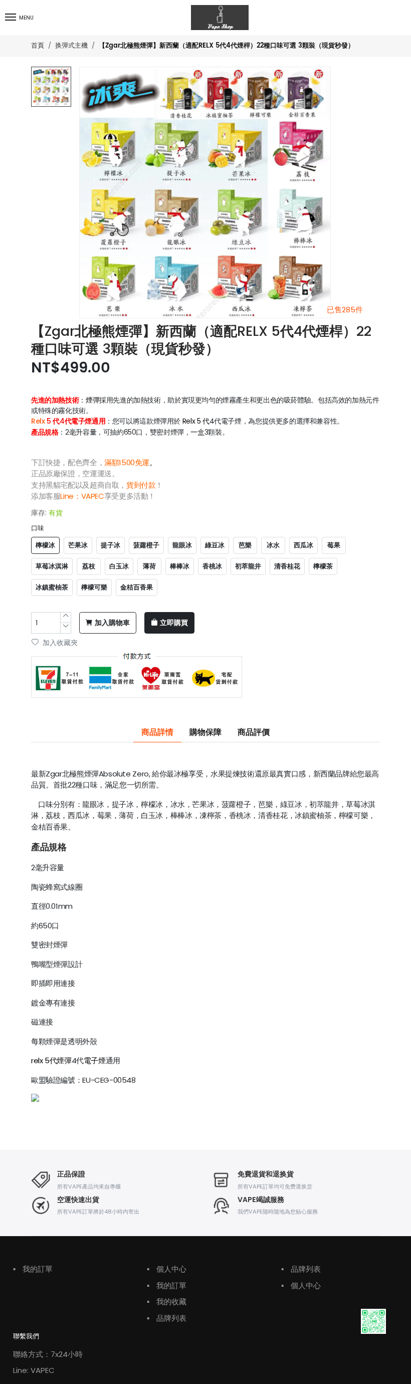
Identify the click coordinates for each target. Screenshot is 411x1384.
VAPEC (92, 496)
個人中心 (166, 1269)
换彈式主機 (71, 45)
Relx (38, 421)
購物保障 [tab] (205, 732)
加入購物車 (112, 623)
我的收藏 (166, 1301)
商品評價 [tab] (254, 732)
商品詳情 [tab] (157, 732)
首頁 (37, 45)
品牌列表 (166, 1318)
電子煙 (95, 1060)
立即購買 (174, 623)
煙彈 (92, 400)
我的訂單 (33, 1269)
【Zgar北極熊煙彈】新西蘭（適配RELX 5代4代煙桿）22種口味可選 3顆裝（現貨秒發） (226, 46)
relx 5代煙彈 (51, 1060)
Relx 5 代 (196, 421)
